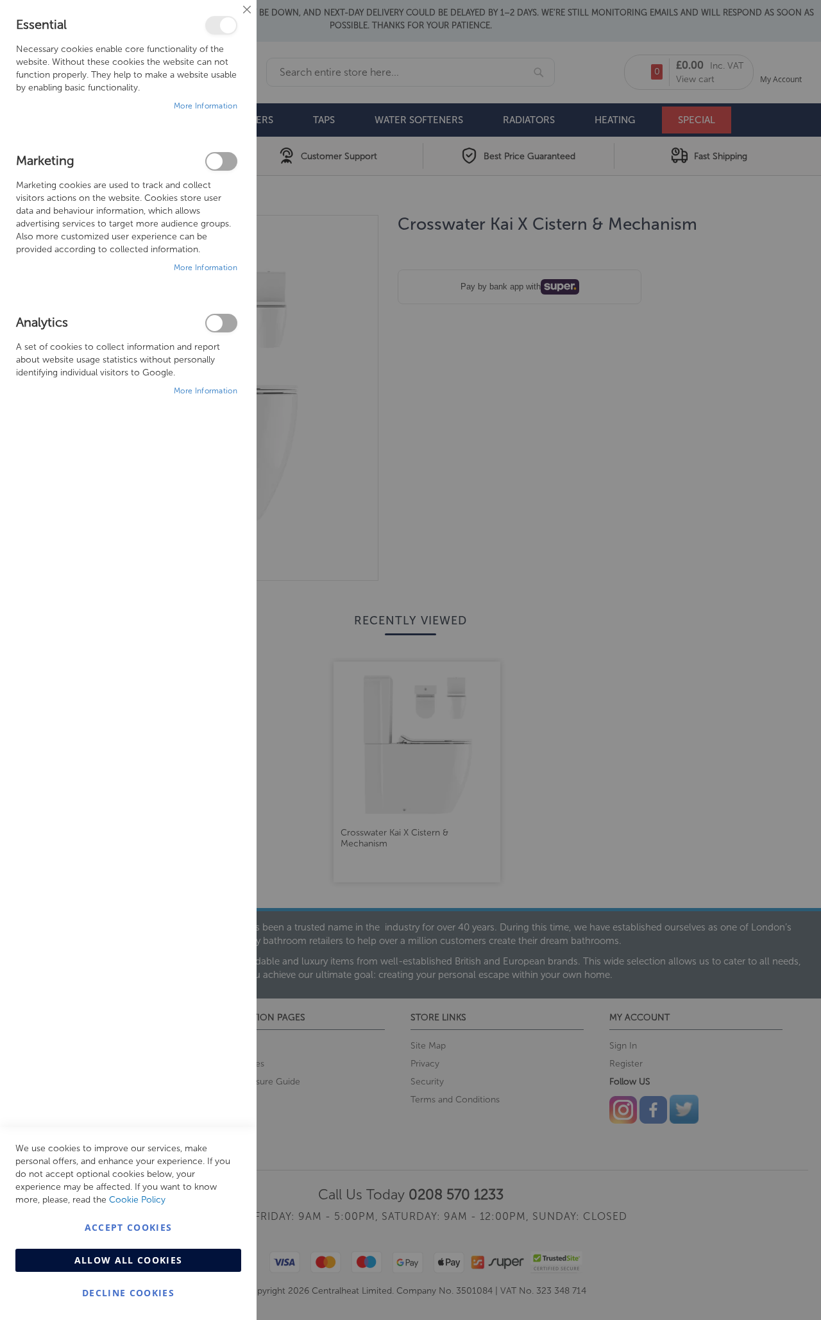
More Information (205, 105)
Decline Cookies (128, 1293)
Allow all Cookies (128, 1260)
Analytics (221, 323)
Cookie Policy (137, 1199)
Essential (221, 25)
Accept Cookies (129, 1227)
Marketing (221, 161)
